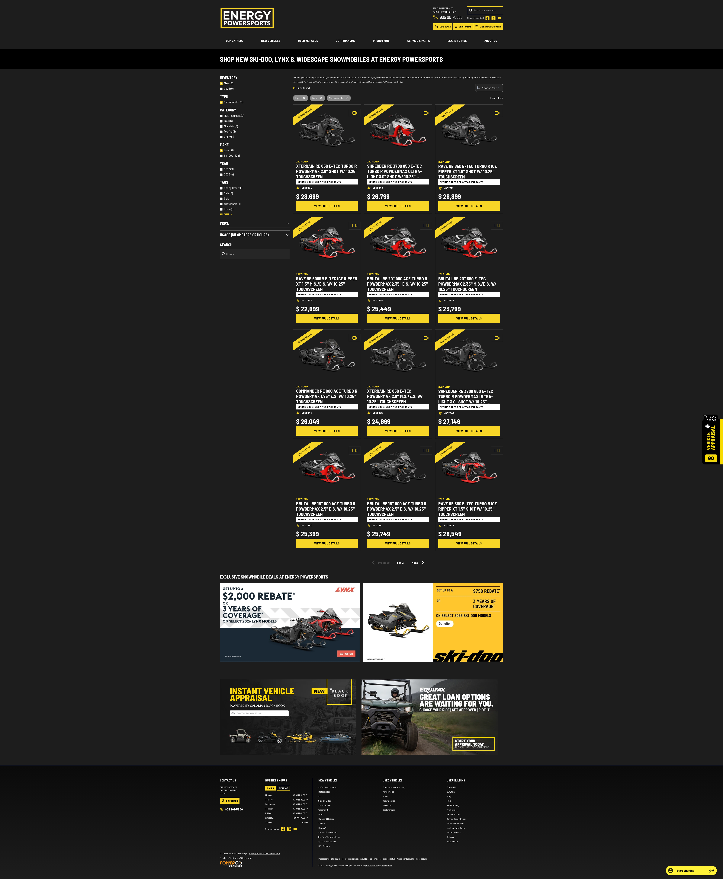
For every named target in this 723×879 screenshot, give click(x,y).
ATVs (320, 796)
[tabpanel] (286, 809)
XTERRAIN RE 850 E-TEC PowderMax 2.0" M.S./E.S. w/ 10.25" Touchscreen (395, 396)
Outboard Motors (326, 818)
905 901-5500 (451, 17)
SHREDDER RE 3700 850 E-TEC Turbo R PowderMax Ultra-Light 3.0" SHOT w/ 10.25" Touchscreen (394, 171)
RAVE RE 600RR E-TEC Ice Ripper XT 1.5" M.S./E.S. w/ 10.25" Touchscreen (326, 284)
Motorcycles (324, 791)
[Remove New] (321, 98)
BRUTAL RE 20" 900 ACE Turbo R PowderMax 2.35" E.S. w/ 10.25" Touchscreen (397, 284)
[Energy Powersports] (247, 18)
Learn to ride (457, 40)
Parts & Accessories (455, 823)
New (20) (229, 83)
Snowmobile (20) (233, 102)
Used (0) (228, 88)
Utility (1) (229, 136)
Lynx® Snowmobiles (327, 841)
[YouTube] (499, 18)
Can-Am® (322, 827)
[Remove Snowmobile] (347, 98)
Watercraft (323, 809)
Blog (449, 796)
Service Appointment (456, 818)
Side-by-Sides (324, 800)
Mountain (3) (231, 126)
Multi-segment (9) (234, 115)
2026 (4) (229, 174)
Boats (320, 814)
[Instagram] (493, 18)
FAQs (449, 800)
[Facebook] (487, 18)
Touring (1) (230, 131)
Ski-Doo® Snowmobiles (328, 837)
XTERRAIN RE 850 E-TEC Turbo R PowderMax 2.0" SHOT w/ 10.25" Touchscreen (326, 171)
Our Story (451, 791)
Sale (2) (228, 193)
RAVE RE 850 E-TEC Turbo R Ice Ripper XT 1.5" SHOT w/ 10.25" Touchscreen (467, 171)
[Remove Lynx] (304, 98)
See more (224, 213)
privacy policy (371, 865)
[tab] (270, 788)
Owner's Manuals (454, 832)
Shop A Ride (238, 858)
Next (415, 562)
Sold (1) (228, 198)
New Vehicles (270, 40)
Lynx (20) (229, 150)
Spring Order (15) (233, 188)
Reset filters (496, 98)
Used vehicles (308, 40)
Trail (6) (228, 121)
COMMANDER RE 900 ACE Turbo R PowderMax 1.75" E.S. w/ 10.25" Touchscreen (326, 396)
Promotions (381, 40)
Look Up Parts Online (456, 827)
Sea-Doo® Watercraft (327, 832)
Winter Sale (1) (232, 203)
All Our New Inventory (328, 787)
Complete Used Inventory (394, 787)
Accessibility (452, 841)
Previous (384, 562)
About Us (490, 40)
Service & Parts (418, 40)
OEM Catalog (234, 40)
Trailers (321, 823)
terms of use (386, 865)
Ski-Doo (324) (232, 155)
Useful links (456, 780)
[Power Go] (250, 864)
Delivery (450, 837)
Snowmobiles (324, 805)
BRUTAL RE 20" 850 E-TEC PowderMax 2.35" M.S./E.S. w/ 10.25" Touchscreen (467, 284)
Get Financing (345, 40)
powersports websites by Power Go (264, 853)
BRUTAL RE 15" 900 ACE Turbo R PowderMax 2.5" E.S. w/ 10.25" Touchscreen (325, 509)
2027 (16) (229, 169)
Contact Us (451, 787)
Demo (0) (229, 209)
